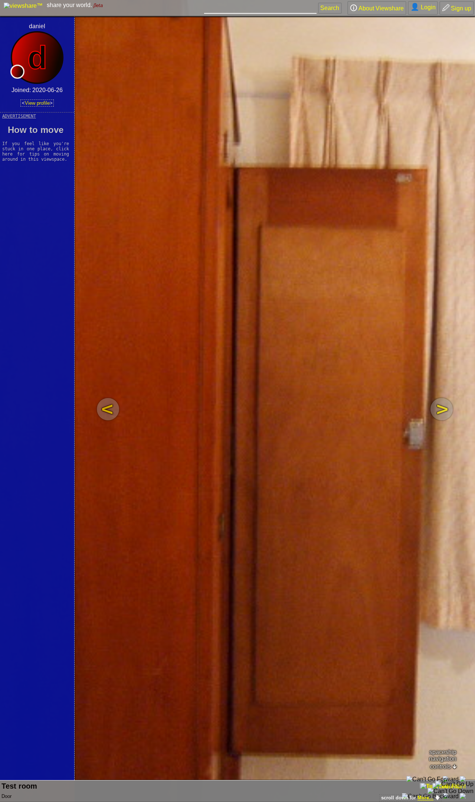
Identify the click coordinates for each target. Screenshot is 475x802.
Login (423, 7)
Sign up (456, 8)
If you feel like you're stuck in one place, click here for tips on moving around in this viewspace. (37, 143)
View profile (37, 103)
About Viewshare (377, 8)
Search (329, 8)
